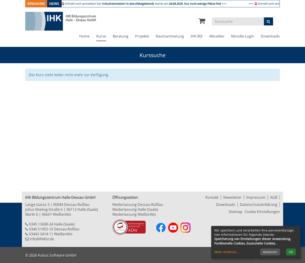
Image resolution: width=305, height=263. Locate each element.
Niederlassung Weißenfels (134, 214)
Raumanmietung (170, 36)
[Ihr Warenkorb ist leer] (201, 22)
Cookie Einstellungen (262, 211)
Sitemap (235, 211)
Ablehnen (270, 252)
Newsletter (232, 197)
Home (84, 36)
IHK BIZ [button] (197, 36)
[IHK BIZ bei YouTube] (173, 228)
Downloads (270, 36)
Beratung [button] (120, 36)
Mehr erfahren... (226, 252)
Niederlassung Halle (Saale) (135, 209)
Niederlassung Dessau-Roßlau (137, 204)
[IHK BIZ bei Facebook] (161, 228)
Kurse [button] (102, 36)
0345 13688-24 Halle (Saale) (52, 224)
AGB (273, 197)
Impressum (255, 197)
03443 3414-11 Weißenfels (51, 234)
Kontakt (212, 197)
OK (291, 252)
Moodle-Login (242, 36)
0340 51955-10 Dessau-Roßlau (54, 229)
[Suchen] (268, 21)
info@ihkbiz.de (42, 238)
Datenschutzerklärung (258, 204)
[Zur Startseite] (60, 21)
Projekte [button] (142, 36)
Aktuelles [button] (216, 36)
